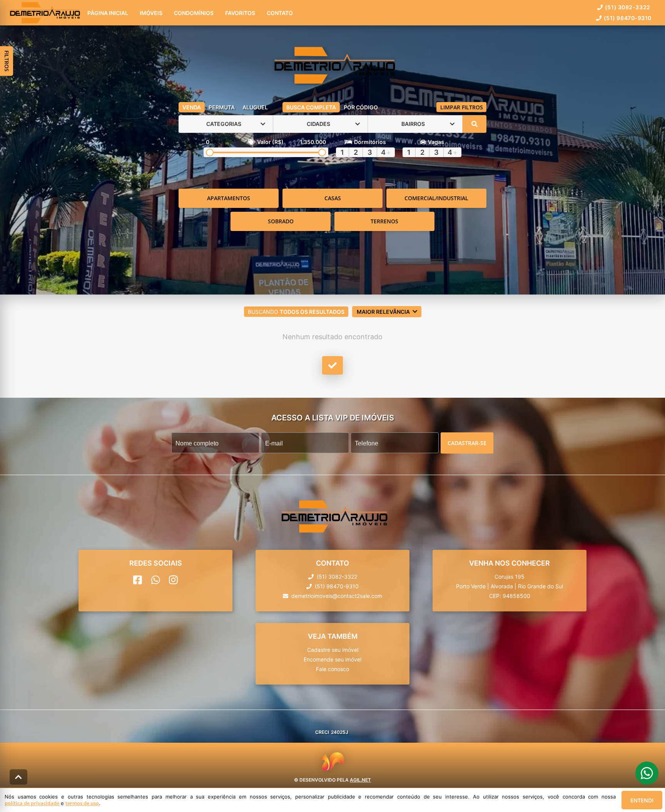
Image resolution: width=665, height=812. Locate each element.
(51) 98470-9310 (628, 18)
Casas (332, 198)
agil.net (360, 779)
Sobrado (281, 221)
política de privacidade (32, 803)
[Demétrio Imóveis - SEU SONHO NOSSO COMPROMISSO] (332, 66)
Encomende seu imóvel (332, 659)
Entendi (641, 800)
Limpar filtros (461, 107)
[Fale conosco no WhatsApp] (155, 580)
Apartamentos (228, 198)
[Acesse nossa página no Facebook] (137, 580)
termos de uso (82, 803)
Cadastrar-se (467, 442)
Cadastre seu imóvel (332, 649)
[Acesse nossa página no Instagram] (173, 580)
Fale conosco (332, 669)
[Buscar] (474, 124)
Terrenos (384, 221)
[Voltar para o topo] (18, 777)
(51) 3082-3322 (627, 7)
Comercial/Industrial (436, 198)
